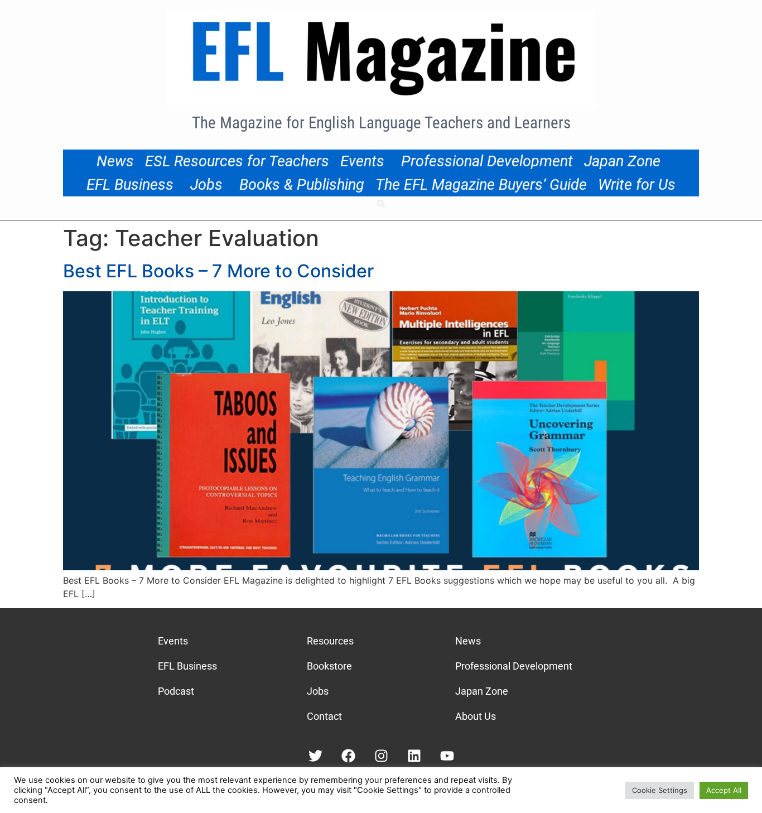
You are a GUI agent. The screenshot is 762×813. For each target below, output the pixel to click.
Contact (324, 716)
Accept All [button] (723, 790)
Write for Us (637, 185)
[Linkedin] (414, 756)
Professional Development (487, 161)
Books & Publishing (301, 185)
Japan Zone (622, 161)
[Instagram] (381, 756)
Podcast (176, 691)
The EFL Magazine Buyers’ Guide (481, 185)
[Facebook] (348, 756)
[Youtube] (447, 756)
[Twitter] (315, 756)
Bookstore (329, 666)
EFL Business (129, 185)
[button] (381, 203)
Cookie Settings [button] (659, 790)
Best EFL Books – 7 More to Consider (218, 271)
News (115, 161)
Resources (330, 641)
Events (362, 161)
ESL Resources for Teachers (237, 161)
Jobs (206, 185)
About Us (475, 716)
